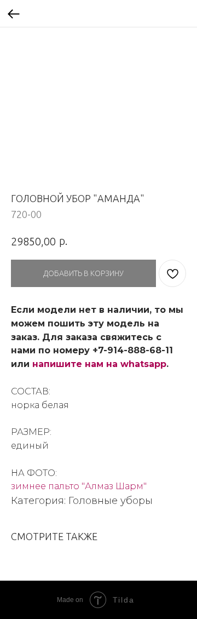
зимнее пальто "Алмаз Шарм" (79, 486)
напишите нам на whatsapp (99, 364)
